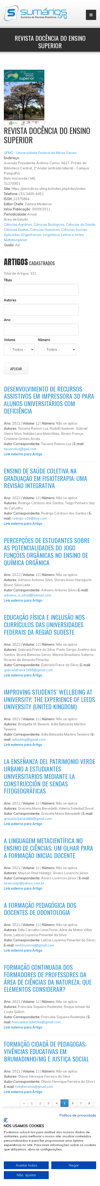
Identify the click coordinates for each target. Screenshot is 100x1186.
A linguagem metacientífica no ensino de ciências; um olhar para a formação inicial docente (48, 848)
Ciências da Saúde (80, 224)
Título (8, 280)
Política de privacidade (77, 1115)
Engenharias (31, 235)
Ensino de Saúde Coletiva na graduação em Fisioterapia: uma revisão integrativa (45, 478)
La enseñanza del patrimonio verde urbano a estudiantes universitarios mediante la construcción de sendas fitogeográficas (49, 776)
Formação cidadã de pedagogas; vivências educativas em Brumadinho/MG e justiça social (46, 1051)
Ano (7, 320)
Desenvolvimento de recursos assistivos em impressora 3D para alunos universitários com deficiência (49, 399)
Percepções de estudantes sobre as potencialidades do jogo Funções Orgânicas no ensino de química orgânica (47, 551)
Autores (10, 300)
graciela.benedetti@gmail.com (28, 819)
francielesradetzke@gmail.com (36, 1022)
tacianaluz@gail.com (20, 449)
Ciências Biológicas (49, 224)
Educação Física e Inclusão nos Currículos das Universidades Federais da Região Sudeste (44, 624)
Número (44, 340)
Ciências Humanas (45, 230)
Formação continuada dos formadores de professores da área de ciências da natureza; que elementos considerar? (48, 978)
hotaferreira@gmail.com (34, 1087)
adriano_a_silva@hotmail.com (27, 595)
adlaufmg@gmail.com (29, 739)
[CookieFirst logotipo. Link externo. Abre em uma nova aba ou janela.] (6, 1120)
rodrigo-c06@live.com (29, 518)
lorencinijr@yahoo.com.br (24, 883)
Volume (9, 340)
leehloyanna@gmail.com (34, 945)
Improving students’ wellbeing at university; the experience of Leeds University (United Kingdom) (49, 699)
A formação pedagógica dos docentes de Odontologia (40, 908)
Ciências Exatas (16, 230)
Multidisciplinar (15, 240)
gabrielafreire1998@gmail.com (28, 670)
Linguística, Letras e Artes (63, 235)
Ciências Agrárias (18, 224)
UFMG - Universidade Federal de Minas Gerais (40, 153)
